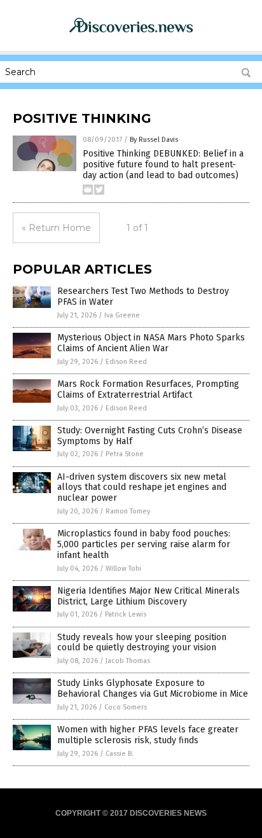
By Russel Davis (154, 140)
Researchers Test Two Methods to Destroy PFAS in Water (143, 296)
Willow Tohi (123, 568)
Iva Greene (122, 315)
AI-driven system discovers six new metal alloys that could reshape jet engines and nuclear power (141, 487)
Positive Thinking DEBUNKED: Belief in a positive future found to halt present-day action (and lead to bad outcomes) (163, 164)
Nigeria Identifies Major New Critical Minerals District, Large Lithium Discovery (148, 596)
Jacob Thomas (128, 661)
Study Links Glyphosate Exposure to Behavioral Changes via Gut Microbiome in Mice (152, 688)
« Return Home (56, 228)
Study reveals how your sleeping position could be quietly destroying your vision (141, 642)
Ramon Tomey (128, 511)
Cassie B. (120, 754)
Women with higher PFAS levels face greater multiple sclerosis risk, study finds (147, 735)
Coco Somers (125, 707)
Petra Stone (125, 454)
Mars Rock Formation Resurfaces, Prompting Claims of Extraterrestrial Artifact (148, 389)
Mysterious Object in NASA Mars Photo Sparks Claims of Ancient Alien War (151, 343)
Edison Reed (126, 362)
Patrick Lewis (125, 614)
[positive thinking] (131, 32)
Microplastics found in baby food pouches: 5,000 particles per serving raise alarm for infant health (143, 544)
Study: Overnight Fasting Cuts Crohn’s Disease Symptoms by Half (149, 436)
